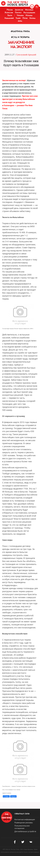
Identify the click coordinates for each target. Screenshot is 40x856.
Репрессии (9, 12)
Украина (20, 15)
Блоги (10, 15)
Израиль (29, 15)
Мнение (10, 9)
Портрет (18, 12)
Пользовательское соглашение (22, 827)
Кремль (32, 18)
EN (32, 7)
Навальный (9, 18)
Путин (25, 18)
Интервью (29, 9)
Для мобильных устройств (25, 831)
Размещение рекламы (23, 822)
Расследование (29, 12)
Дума (20, 21)
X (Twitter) (6, 796)
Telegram (13, 796)
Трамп (18, 18)
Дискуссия (19, 9)
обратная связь (21, 814)
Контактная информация (24, 819)
